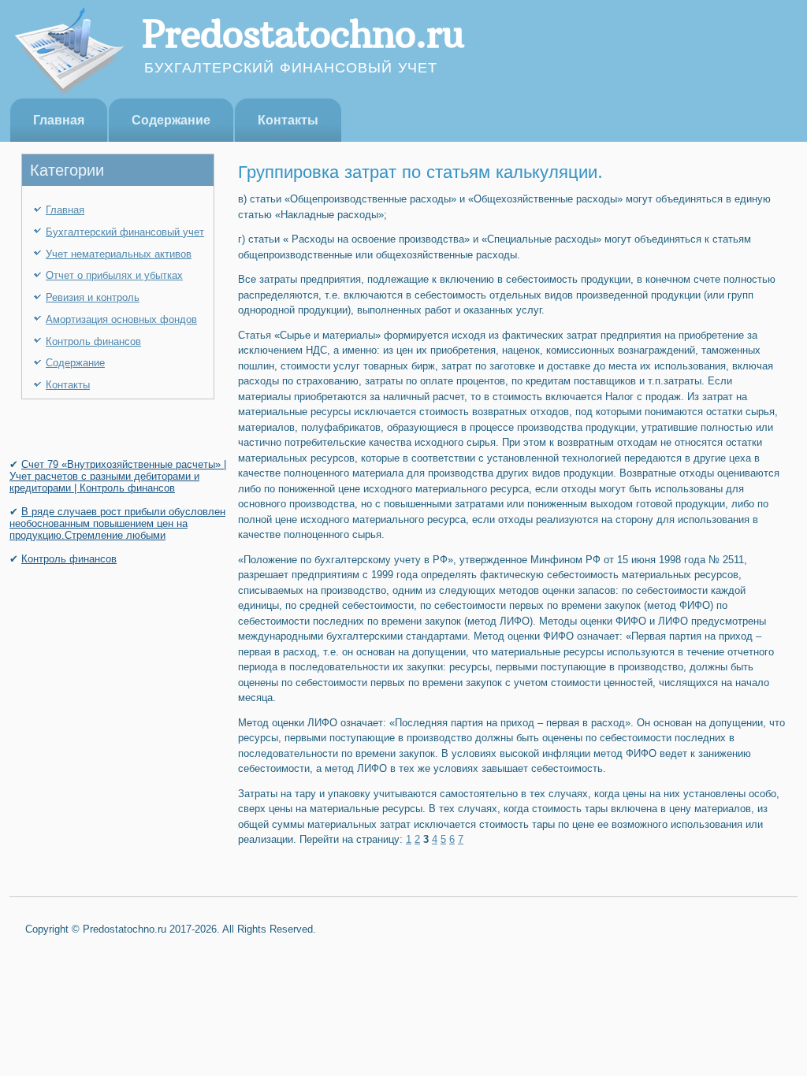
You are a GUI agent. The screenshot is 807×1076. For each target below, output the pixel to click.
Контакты (288, 120)
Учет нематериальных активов (119, 254)
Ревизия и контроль (92, 297)
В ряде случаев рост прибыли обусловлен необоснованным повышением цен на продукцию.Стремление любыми (117, 523)
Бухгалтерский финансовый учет (125, 232)
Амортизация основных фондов (121, 319)
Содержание (171, 120)
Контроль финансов (93, 341)
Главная (58, 120)
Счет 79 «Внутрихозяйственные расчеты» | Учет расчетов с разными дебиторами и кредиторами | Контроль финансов (117, 476)
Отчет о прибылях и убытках (114, 275)
